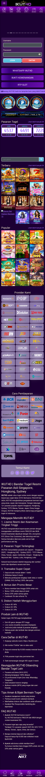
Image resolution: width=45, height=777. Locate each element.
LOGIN (12, 60)
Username (7, 41)
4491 (15, 130)
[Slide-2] (14, 33)
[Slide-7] (28, 33)
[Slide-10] (37, 33)
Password (7, 50)
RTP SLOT (22, 85)
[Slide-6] (25, 33)
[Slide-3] (17, 33)
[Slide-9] (34, 33)
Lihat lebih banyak (35, 122)
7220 (31, 130)
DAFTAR (32, 60)
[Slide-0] (8, 33)
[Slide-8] (31, 33)
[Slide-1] (11, 33)
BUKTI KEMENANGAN (22, 77)
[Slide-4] (20, 33)
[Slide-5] (22, 33)
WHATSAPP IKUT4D (22, 70)
